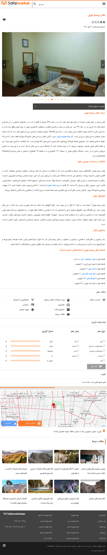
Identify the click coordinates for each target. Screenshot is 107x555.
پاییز (75, 351)
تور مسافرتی (102, 521)
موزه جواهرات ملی (88, 259)
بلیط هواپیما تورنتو (46, 532)
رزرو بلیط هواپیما (52, 185)
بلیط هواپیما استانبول (45, 515)
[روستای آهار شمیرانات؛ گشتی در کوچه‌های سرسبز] (14, 451)
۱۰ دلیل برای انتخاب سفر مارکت (15, 526)
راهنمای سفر (48, 538)
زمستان (74, 356)
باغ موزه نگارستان (88, 273)
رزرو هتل (103, 532)
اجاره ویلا (102, 538)
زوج (101, 341)
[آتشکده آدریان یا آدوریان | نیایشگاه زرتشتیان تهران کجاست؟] (14, 481)
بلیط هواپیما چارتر (46, 521)
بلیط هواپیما (75, 515)
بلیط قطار (102, 527)
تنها (102, 361)
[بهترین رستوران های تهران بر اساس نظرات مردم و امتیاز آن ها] (93, 451)
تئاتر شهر (91, 269)
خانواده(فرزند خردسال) (96, 346)
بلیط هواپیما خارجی (45, 527)
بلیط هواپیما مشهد (72, 532)
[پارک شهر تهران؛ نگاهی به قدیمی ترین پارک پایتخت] (40, 481)
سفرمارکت (102, 515)
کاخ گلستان (91, 278)
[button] (68, 99)
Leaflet (103, 426)
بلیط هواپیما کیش (73, 527)
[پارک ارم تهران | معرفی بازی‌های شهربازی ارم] (67, 481)
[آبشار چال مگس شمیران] (93, 481)
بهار (75, 341)
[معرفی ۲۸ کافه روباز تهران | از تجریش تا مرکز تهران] (67, 451)
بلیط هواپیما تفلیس (72, 538)
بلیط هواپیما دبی (73, 521)
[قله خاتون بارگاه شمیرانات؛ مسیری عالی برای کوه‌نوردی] (40, 451)
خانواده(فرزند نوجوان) (96, 351)
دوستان (100, 356)
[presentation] (103, 64)
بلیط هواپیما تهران (63, 136)
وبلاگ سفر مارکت (19, 521)
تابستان (74, 346)
